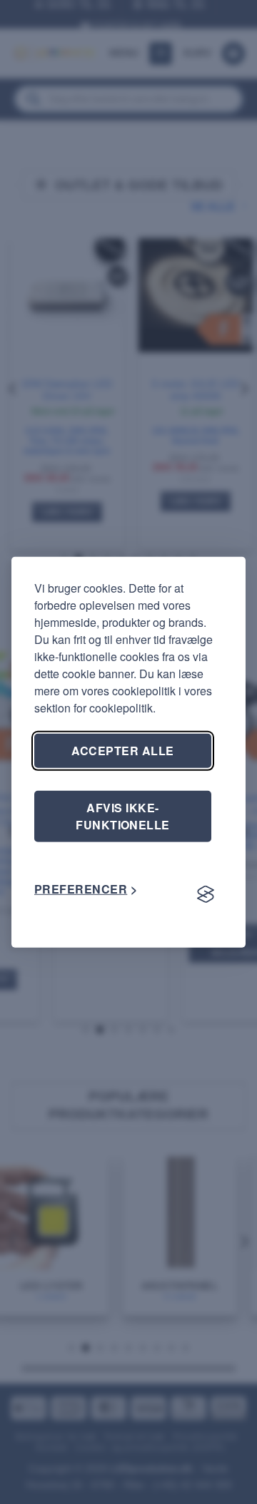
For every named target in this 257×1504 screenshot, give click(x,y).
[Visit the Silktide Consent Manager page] (205, 895)
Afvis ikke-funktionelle (123, 815)
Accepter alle (122, 750)
